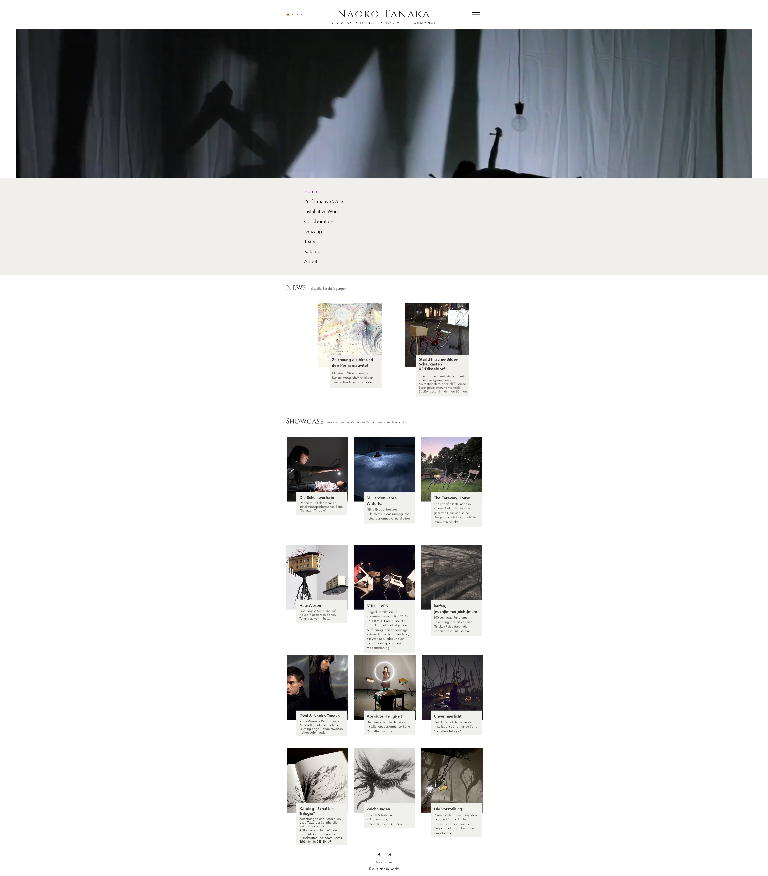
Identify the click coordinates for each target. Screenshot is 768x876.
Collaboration (318, 221)
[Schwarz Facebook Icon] (379, 854)
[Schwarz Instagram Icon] (388, 854)
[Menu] (476, 15)
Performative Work (324, 201)
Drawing (313, 231)
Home (310, 191)
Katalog (312, 251)
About (310, 261)
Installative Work (321, 211)
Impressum (384, 862)
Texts (309, 241)
